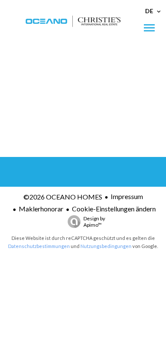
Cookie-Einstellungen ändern (114, 209)
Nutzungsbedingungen (106, 246)
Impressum (127, 196)
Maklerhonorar (41, 209)
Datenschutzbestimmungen (39, 246)
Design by (94, 221)
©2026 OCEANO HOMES (62, 197)
